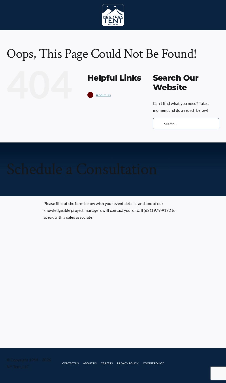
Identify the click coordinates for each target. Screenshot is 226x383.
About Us (103, 95)
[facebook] (187, 363)
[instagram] (196, 363)
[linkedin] (205, 363)
